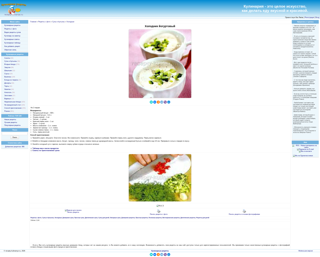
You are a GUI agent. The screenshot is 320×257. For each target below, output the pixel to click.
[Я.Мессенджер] (151, 102)
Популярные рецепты (12, 125)
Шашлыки (8, 70)
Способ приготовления (13, 108)
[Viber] (165, 102)
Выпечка (7, 77)
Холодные (70, 22)
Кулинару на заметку (12, 36)
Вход (317, 17)
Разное (7, 111)
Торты (6, 86)
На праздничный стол (12, 105)
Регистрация (309, 17)
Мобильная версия (305, 251)
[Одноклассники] (158, 102)
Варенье (7, 99)
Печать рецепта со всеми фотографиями (244, 214)
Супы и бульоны (58, 22)
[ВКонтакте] (154, 102)
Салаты (7, 58)
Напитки (7, 89)
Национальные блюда (12, 102)
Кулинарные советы (12, 39)
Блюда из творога (11, 80)
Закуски (7, 67)
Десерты (7, 83)
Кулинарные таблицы (12, 43)
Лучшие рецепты (10, 122)
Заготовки (8, 95)
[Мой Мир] (168, 102)
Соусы (6, 74)
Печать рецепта (73, 212)
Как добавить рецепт (12, 46)
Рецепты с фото (44, 22)
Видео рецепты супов (12, 32)
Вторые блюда (9, 64)
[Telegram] (161, 102)
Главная (33, 22)
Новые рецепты (10, 119)
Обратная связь (10, 50)
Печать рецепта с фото (159, 214)
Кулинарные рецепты (12, 25)
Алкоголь (8, 92)
